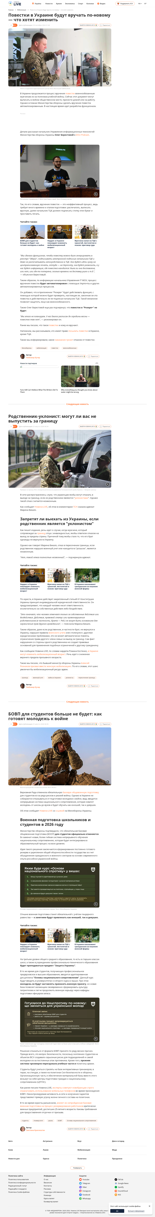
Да (117, 1211)
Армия (59, 3)
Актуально (47, 1141)
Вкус (80, 1141)
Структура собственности (54, 1192)
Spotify (121, 1187)
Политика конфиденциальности (22, 1182)
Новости (49, 3)
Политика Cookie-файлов (18, 1192)
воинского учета (57, 632)
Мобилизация (21, 10)
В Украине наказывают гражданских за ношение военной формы (86, 586)
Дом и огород (118, 1141)
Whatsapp (87, 1198)
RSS (119, 1195)
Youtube (86, 1179)
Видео (102, 3)
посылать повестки (78, 331)
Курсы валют (49, 1198)
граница (25, 678)
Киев (10, 1150)
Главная (10, 10)
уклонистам (81, 497)
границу (41, 533)
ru (139, 4)
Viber (85, 1187)
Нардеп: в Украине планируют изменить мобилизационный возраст (57, 244)
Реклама (47, 1189)
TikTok (120, 1179)
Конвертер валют (51, 1201)
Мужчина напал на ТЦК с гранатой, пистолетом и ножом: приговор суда (86, 243)
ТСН (75, 506)
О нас (46, 1179)
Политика (82, 1158)
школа (50, 1121)
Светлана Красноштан (35, 1130)
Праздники (117, 1158)
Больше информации (136, 1211)
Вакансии (48, 1182)
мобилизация (41, 348)
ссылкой (60, 810)
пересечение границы (86, 678)
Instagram (87, 1191)
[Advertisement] (58, 120)
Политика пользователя (18, 1179)
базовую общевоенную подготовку (81, 792)
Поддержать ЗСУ (126, 4)
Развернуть (77, 1168)
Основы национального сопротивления (81, 1121)
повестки (53, 325)
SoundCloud (123, 1191)
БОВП (60, 1121)
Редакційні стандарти (17, 1189)
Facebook (86, 1195)
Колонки (90, 3)
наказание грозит (64, 339)
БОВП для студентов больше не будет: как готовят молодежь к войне (32, 243)
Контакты (48, 1186)
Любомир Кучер (33, 357)
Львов (45, 1150)
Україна (38, 3)
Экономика (70, 3)
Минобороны (27, 348)
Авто (10, 1141)
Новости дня (14, 1158)
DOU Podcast (82, 134)
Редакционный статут (17, 1186)
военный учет (38, 678)
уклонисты (69, 678)
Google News (123, 1183)
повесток (70, 93)
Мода (114, 1150)
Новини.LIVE (41, 506)
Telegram (86, 1183)
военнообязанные (69, 348)
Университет (38, 1121)
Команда (47, 1195)
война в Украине (54, 678)
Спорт (80, 3)
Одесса (46, 1158)
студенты (25, 1121)
